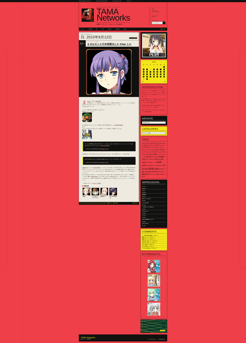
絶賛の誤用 (144, 194)
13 (157, 71)
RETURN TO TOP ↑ (162, 339)
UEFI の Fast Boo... (145, 223)
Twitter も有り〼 (148, 111)
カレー (160, 149)
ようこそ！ (144, 186)
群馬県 (162, 171)
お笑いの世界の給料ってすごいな (148, 219)
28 (160, 76)
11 (150, 71)
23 (143, 76)
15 (164, 71)
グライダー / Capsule (96, 183)
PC (87, 41)
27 (157, 76)
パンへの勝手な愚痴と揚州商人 (147, 235)
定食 (147, 165)
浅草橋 (153, 169)
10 (147, 71)
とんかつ (162, 145)
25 (150, 76)
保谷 (152, 159)
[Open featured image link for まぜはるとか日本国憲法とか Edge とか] (109, 72)
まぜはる (88, 101)
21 (160, 74)
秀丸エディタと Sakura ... (146, 198)
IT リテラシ (144, 215)
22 (164, 74)
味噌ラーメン (153, 162)
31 (147, 79)
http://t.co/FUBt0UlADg (105, 145)
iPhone (155, 143)
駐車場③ (121, 125)
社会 (151, 171)
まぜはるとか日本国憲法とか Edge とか (109, 44)
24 (147, 76)
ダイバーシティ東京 (151, 151)
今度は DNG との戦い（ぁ (146, 240)
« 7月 (143, 81)
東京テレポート (154, 165)
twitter (146, 145)
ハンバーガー (150, 154)
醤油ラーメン (152, 174)
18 (150, 74)
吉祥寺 (147, 162)
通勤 (145, 174)
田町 (145, 171)
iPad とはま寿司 (145, 244)
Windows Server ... (145, 211)
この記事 (116, 125)
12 (153, 71)
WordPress (151, 145)
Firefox (111, 176)
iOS (150, 143)
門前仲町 (162, 174)
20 (157, 74)
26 (153, 76)
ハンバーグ (159, 154)
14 (160, 71)
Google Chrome (94, 176)
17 (147, 74)
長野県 (158, 174)
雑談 (97, 41)
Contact (143, 190)
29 (164, 76)
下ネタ (155, 156)
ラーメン (94, 41)
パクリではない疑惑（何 (146, 248)
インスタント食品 (154, 147)
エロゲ (153, 149)
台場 (157, 159)
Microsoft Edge (97, 167)
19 (153, 74)
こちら (155, 102)
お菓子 (157, 145)
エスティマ (147, 149)
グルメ (90, 41)
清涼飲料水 (162, 168)
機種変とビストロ (145, 237)
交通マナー (147, 159)
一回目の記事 (98, 101)
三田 (148, 156)
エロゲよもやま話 (145, 202)
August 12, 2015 (105, 148)
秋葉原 (157, 171)
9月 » (165, 81)
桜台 (161, 165)
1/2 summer (145, 143)
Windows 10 (84, 167)
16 (143, 74)
